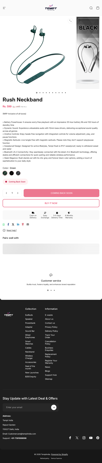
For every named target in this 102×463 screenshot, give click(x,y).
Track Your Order (50, 336)
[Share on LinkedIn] (18, 224)
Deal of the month (30, 367)
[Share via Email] (28, 224)
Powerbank (30, 323)
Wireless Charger (29, 357)
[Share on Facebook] (8, 224)
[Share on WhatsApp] (4, 224)
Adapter (28, 327)
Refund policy (44, 458)
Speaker (29, 319)
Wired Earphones (30, 336)
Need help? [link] (12, 230)
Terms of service (56, 458)
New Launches (32, 372)
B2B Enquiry (30, 376)
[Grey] (18, 173)
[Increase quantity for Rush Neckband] (18, 193)
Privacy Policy (51, 327)
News (47, 367)
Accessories (30, 362)
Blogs (47, 371)
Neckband (29, 352)
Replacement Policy (51, 355)
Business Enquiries (49, 349)
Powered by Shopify (59, 454)
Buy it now (51, 203)
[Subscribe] (53, 407)
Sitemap (48, 379)
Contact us (50, 323)
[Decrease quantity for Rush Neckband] (6, 193)
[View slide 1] (47, 290)
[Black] (11, 173)
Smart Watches (29, 342)
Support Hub (51, 375)
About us (49, 319)
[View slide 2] (51, 290)
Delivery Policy (51, 331)
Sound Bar (30, 331)
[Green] (5, 173)
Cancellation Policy (50, 342)
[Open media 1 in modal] (70, 20)
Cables (28, 348)
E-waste (49, 315)
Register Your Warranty (51, 361)
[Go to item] (36, 92)
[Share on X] (13, 224)
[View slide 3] (54, 290)
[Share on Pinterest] (23, 224)
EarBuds (29, 315)
